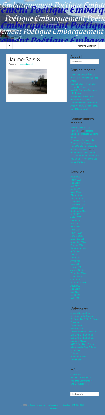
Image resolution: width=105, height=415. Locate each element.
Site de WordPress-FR (81, 383)
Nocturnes (75, 350)
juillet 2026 (75, 179)
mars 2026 (75, 192)
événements (76, 325)
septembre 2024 (78, 248)
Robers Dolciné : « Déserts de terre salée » (84, 133)
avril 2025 (75, 226)
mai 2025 (74, 223)
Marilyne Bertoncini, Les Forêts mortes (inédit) (82, 98)
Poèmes (74, 353)
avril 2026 (75, 189)
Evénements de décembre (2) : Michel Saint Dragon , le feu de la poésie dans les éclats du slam (84, 157)
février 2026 (76, 195)
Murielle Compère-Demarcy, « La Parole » (83, 91)
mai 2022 (74, 298)
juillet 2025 (75, 217)
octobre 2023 (76, 279)
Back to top (53, 408)
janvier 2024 (76, 270)
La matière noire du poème (83, 331)
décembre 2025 (78, 201)
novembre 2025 (78, 204)
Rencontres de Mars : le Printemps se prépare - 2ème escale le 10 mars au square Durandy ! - (83, 144)
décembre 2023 (78, 273)
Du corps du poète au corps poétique (84, 320)
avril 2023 (75, 294)
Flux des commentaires (82, 380)
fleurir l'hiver (76, 328)
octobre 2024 (76, 245)
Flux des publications (80, 377)
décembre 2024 (78, 238)
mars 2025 (75, 229)
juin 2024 (75, 254)
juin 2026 (75, 182)
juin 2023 (75, 288)
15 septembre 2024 (25, 63)
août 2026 (75, 176)
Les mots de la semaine (82, 337)
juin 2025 (75, 220)
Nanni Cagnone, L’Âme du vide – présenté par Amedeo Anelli (84, 77)
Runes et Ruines (78, 356)
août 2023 (75, 285)
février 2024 (76, 266)
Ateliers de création (80, 312)
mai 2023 (74, 291)
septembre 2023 (78, 282)
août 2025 (75, 213)
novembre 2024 (78, 242)
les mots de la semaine (82, 334)
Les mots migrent (78, 340)
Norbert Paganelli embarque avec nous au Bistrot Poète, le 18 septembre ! (84, 105)
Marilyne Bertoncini (87, 45)
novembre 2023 (78, 276)
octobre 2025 (76, 207)
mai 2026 (74, 185)
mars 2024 (75, 263)
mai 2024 (74, 257)
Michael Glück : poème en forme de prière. (83, 85)
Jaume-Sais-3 (24, 59)
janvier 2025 (76, 235)
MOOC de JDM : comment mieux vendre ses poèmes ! (84, 345)
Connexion (75, 374)
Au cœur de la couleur (81, 315)
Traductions (75, 359)
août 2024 (75, 251)
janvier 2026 (76, 198)
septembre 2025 (78, 210)
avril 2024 (75, 260)
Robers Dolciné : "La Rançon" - (80, 129)
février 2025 (76, 232)
